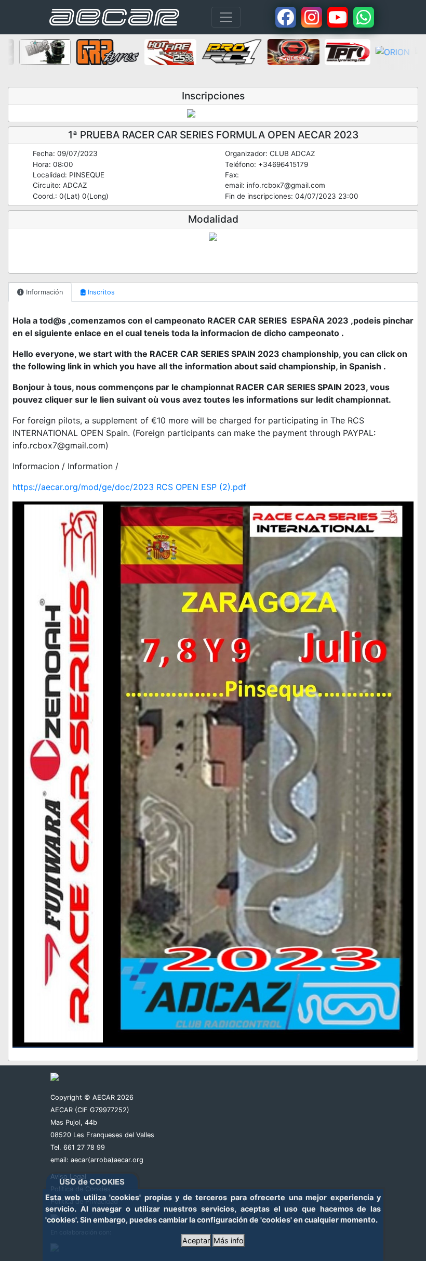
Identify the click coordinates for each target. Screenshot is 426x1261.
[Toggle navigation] (226, 17)
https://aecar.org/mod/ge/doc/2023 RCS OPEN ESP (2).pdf (129, 487)
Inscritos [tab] (100, 292)
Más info (229, 1240)
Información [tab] (43, 292)
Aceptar (196, 1240)
